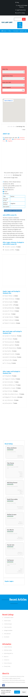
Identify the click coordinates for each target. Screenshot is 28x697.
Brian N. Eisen (8, 391)
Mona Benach (7, 633)
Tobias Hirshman (9, 299)
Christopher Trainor (8, 617)
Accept (17, 692)
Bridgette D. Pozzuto (10, 397)
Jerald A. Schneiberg (10, 357)
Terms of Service (8, 663)
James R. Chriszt (9, 311)
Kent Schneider (8, 382)
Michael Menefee (9, 308)
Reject (24, 692)
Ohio (9, 31)
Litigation (10, 141)
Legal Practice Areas (21, 10)
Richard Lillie (8, 360)
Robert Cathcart (9, 320)
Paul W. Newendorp (10, 348)
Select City (5, 69)
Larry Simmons (8, 400)
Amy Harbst (7, 351)
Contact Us (6, 660)
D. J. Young (7, 363)
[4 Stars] (13, 126)
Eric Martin (6, 637)
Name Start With (6, 82)
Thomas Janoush (9, 342)
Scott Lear (7, 314)
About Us (6, 656)
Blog (18, 2)
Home (4, 31)
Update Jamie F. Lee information (13, 210)
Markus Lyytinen (9, 345)
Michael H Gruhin (9, 354)
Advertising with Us (8, 653)
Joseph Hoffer (8, 305)
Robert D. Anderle (9, 323)
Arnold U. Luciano (10, 247)
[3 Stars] (11, 126)
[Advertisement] (14, 49)
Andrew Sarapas (8, 624)
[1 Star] (8, 126)
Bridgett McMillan (8, 630)
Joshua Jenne (8, 403)
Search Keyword (6, 87)
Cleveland (15, 31)
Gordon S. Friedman (10, 336)
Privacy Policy (7, 666)
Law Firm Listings (21, 13)
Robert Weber (8, 296)
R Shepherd (7, 376)
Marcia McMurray (9, 385)
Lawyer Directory (8, 647)
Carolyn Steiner (8, 317)
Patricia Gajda (8, 302)
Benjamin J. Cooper (9, 388)
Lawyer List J (8, 139)
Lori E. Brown (8, 339)
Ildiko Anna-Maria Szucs (11, 394)
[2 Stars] (10, 126)
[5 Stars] (15, 126)
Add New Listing (20, 25)
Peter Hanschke (8, 627)
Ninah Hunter (7, 620)
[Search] (24, 19)
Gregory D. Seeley (9, 379)
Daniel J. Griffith (9, 250)
